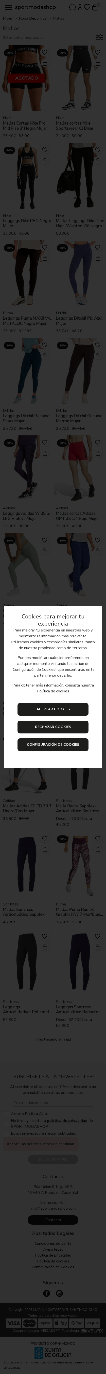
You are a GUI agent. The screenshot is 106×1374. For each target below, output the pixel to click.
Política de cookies (53, 691)
